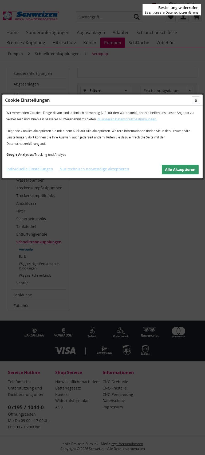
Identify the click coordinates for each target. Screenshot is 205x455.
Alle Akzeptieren (180, 169)
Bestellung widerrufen (178, 7)
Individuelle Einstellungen (29, 168)
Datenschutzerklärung (182, 12)
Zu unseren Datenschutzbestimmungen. (127, 119)
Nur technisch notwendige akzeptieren (94, 168)
